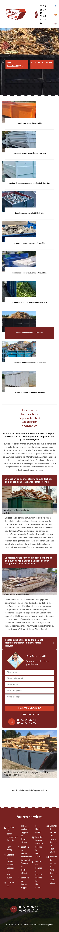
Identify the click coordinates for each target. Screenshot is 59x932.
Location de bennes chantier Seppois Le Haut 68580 (10, 866)
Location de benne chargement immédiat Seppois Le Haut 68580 (24, 860)
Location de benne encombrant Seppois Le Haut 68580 (10, 838)
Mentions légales (45, 925)
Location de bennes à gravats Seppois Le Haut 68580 (38, 874)
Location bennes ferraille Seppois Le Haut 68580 (38, 847)
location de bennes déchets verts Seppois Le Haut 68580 (53, 870)
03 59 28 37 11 (43, 9)
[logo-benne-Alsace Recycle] (15, 15)
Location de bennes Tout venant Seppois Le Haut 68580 (53, 839)
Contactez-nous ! (41, 64)
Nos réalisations (14, 64)
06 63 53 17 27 (43, 19)
